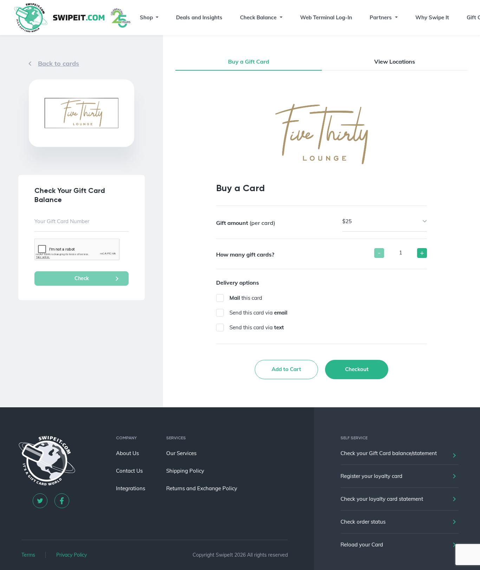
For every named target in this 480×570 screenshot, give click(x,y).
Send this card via (258, 312)
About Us (127, 453)
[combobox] (384, 221)
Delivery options (237, 282)
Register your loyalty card (371, 476)
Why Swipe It (432, 17)
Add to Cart (286, 369)
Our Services (181, 453)
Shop (146, 17)
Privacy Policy (71, 555)
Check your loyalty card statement (381, 498)
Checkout (357, 369)
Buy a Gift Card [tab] (248, 61)
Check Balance (258, 17)
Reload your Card (361, 544)
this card (245, 297)
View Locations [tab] (394, 61)
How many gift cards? (245, 254)
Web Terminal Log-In (326, 17)
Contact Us (129, 470)
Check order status (362, 521)
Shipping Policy (185, 470)
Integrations (130, 488)
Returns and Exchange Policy (201, 488)
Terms (28, 555)
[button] (157, 17)
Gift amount (245, 222)
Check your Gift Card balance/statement (388, 453)
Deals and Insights (199, 17)
